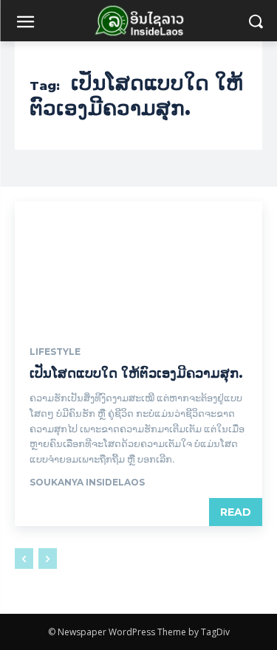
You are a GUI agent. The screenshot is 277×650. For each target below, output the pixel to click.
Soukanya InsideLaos (87, 482)
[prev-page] (24, 558)
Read (235, 512)
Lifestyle (55, 352)
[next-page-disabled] (47, 558)
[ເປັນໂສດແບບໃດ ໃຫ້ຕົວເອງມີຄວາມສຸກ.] (138, 263)
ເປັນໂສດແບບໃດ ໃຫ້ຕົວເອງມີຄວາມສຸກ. (136, 373)
